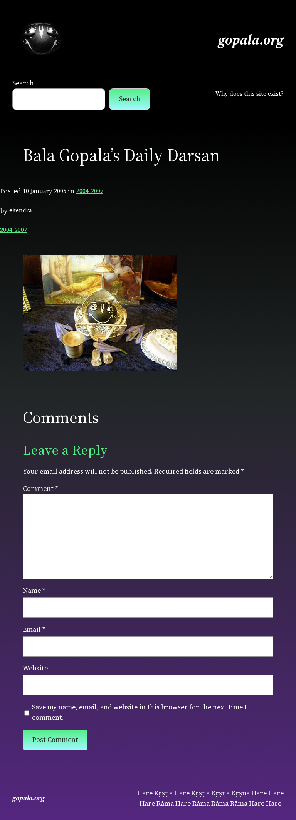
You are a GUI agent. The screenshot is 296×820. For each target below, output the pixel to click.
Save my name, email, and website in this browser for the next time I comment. (139, 712)
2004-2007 (89, 191)
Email (34, 629)
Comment (40, 488)
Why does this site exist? (249, 94)
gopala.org (251, 39)
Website (35, 668)
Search (23, 83)
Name (34, 590)
